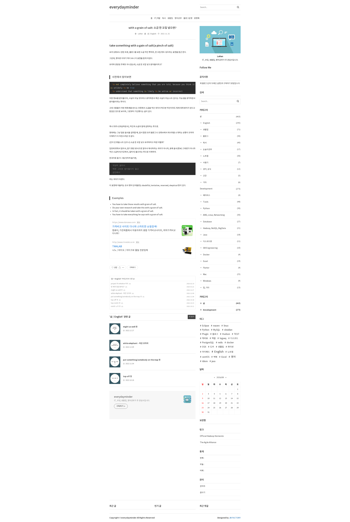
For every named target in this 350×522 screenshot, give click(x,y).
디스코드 (234, 338)
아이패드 (206, 352)
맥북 (215, 357)
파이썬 (231, 347)
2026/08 (220, 377)
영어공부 (178, 18)
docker (230, 343)
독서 (164, 18)
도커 (212, 347)
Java (221, 234)
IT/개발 (157, 18)
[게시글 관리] (123, 267)
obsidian (228, 330)
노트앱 (221, 156)
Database (221, 221)
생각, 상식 (221, 169)
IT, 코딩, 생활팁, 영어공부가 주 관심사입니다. (132, 401)
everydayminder (123, 396)
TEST (236, 334)
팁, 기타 (221, 287)
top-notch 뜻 (115, 303)
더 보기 (191, 317)
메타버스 (221, 195)
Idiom (205, 361)
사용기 (221, 162)
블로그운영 (187, 18)
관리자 (202, 486)
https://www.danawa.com (124, 222)
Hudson (226, 334)
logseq (223, 338)
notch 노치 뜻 (116, 306)
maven (216, 326)
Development (220, 189)
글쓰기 (202, 492)
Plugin (205, 334)
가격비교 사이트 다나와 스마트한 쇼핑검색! (134, 226)
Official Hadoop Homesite (212, 436)
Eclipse (205, 326)
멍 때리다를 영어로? (118, 287)
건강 (221, 175)
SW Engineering (221, 248)
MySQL (216, 330)
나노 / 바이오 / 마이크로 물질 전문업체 (130, 250)
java (213, 361)
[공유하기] (119, 267)
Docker (221, 254)
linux (226, 326)
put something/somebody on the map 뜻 (126, 297)
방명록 (196, 18)
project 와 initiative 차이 (119, 284)
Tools (221, 201)
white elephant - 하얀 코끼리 (121, 293)
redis (220, 343)
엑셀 (214, 338)
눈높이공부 (221, 149)
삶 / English (151, 34)
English (118, 279)
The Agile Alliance (208, 442)
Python (221, 208)
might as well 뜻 (117, 290)
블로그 (221, 136)
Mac (221, 274)
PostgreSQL (208, 343)
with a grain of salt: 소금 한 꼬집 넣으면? (152, 28)
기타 (221, 182)
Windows (221, 281)
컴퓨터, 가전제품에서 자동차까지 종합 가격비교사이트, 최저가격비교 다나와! (144, 232)
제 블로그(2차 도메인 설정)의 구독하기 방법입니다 (220, 83)
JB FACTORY (235, 518)
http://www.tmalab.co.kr (123, 242)
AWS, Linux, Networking (221, 215)
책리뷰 (205, 338)
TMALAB (117, 246)
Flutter (221, 267)
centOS (205, 357)
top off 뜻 (114, 300)
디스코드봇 (221, 241)
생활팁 (170, 18)
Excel (221, 261)
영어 (233, 356)
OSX (204, 347)
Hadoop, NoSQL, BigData (221, 228)
